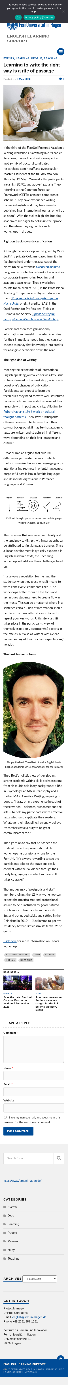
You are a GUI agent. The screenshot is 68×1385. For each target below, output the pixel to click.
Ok (18, 17)
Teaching (51, 58)
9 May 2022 (24, 79)
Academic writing (17, 955)
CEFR (37, 955)
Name (8, 1068)
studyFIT (13, 1249)
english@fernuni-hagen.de (29, 1317)
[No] (63, 11)
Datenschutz (13, 1372)
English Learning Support (24, 1364)
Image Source (55, 1369)
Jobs (11, 1215)
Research (14, 1241)
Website (8, 1100)
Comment (10, 1032)
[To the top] (60, 1359)
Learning (22, 58)
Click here (10, 941)
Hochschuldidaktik (48, 267)
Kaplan (10, 960)
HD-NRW (49, 955)
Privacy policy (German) (39, 17)
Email (8, 1084)
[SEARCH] (59, 1158)
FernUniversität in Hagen (28, 1369)
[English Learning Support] (34, 25)
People (36, 58)
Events (8, 58)
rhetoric (26, 960)
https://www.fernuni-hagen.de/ (22, 1180)
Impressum (30, 1372)
